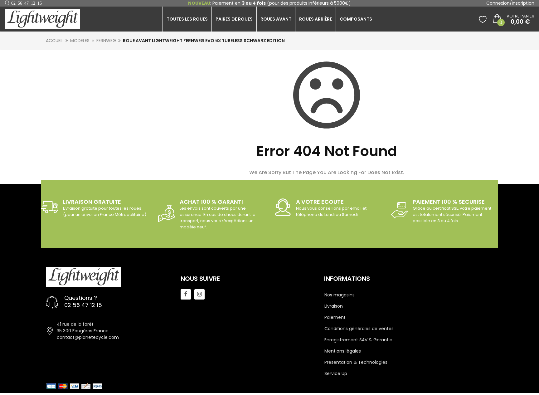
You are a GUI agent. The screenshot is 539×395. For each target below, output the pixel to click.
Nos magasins (339, 295)
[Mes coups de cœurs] (482, 19)
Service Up (335, 373)
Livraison (333, 306)
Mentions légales (342, 351)
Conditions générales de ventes (359, 328)
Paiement (335, 317)
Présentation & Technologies (355, 362)
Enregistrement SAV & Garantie (358, 340)
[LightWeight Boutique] (45, 19)
